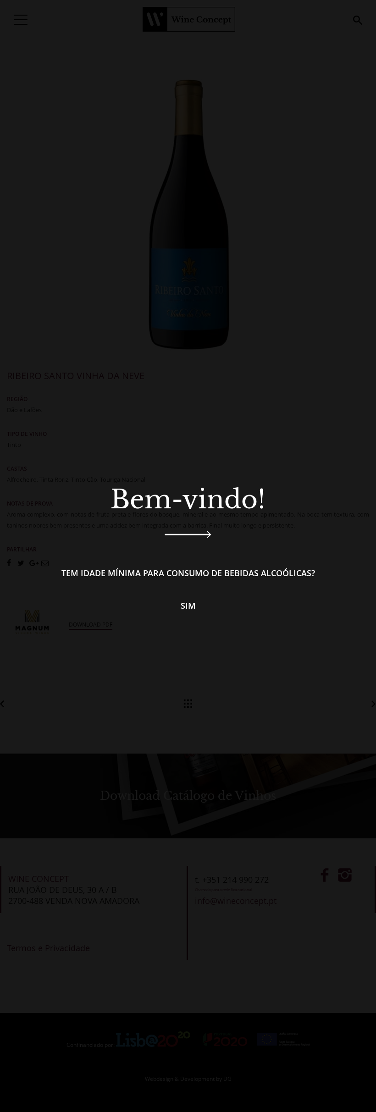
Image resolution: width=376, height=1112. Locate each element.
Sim (188, 605)
